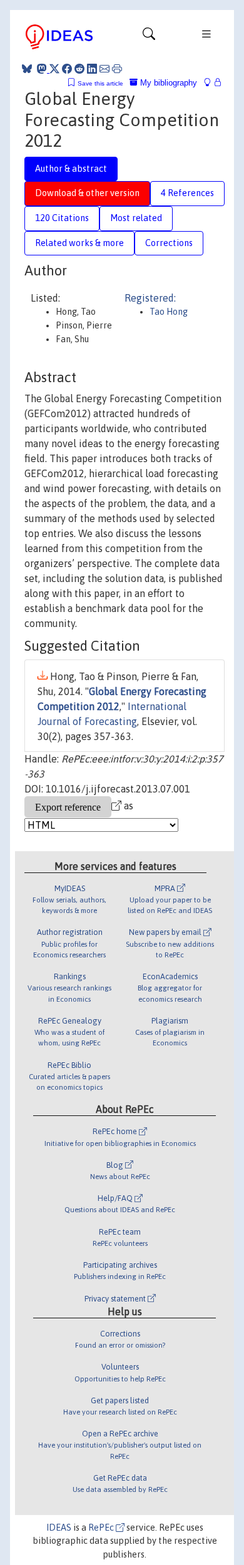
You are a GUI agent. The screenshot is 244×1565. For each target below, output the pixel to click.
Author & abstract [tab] (71, 169)
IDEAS (58, 1528)
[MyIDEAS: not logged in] (211, 83)
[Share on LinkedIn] (92, 68)
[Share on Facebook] (67, 68)
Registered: (150, 298)
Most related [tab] (136, 218)
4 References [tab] (187, 193)
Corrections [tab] (169, 243)
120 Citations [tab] (62, 218)
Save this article (100, 83)
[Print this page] (117, 68)
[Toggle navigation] (148, 36)
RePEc (102, 1528)
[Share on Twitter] (54, 68)
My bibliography (167, 82)
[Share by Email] (104, 68)
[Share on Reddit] (79, 68)
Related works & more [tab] (79, 243)
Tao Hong (169, 312)
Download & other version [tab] (87, 193)
